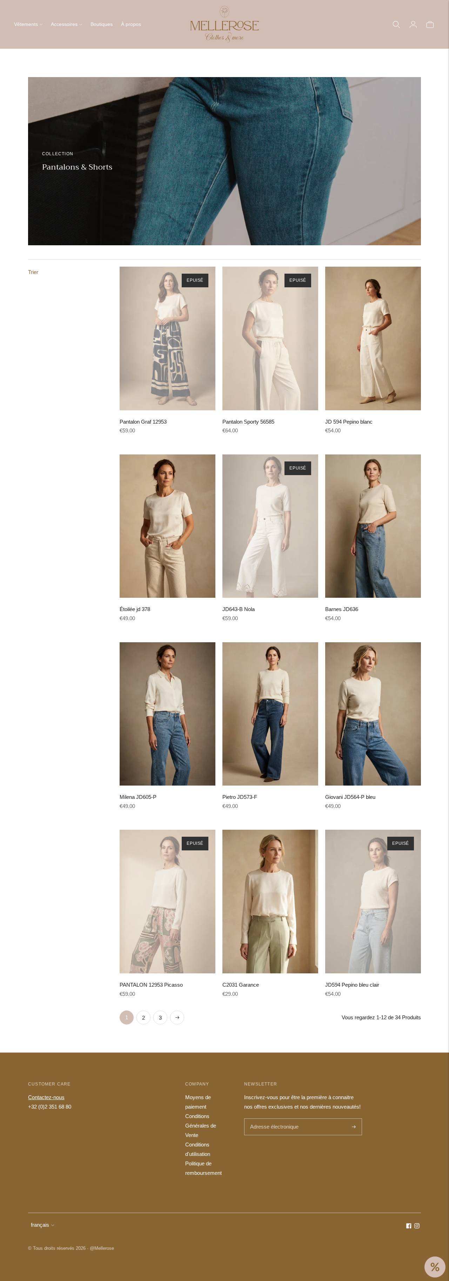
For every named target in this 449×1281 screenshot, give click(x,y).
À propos (131, 24)
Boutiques (102, 24)
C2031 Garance (240, 985)
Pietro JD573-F (239, 797)
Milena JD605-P (138, 797)
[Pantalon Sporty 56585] (270, 338)
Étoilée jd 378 (135, 609)
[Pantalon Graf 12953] (167, 338)
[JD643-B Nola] (270, 526)
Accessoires (64, 24)
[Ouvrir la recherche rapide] (396, 24)
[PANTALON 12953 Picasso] (167, 901)
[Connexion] (413, 24)
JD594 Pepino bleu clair (352, 985)
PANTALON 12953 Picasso (151, 985)
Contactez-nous (46, 1097)
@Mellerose (102, 1248)
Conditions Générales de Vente (200, 1125)
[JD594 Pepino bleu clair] (373, 901)
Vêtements (26, 24)
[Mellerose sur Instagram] (417, 1226)
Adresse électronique (272, 1119)
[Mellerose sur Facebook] (408, 1226)
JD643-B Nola (238, 609)
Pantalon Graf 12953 (143, 422)
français (40, 1225)
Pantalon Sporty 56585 (248, 422)
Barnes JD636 (341, 609)
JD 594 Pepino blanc (349, 422)
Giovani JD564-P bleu (350, 797)
